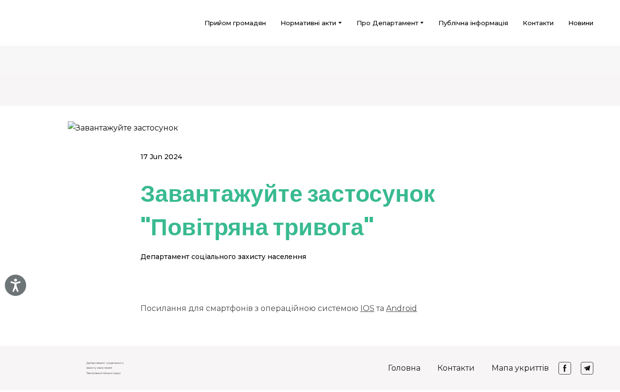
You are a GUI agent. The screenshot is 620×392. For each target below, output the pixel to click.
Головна (404, 368)
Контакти (538, 23)
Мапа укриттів (520, 368)
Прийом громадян (235, 23)
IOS (367, 308)
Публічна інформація (473, 23)
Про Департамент (387, 23)
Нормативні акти (308, 23)
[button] (564, 368)
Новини (580, 23)
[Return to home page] (39, 23)
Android (401, 308)
